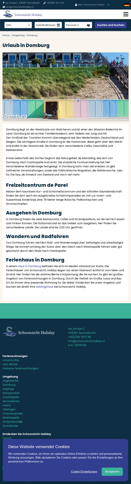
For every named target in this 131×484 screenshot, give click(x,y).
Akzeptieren (112, 471)
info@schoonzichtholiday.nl (18, 6)
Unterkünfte (11, 360)
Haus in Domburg (29, 266)
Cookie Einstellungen (84, 471)
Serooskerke (11, 401)
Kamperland (11, 393)
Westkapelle (11, 418)
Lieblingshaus (44, 287)
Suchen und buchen (110, 25)
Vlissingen (9, 409)
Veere (7, 405)
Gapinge (8, 389)
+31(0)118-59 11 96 (53, 2)
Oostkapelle (11, 397)
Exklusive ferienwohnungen (21, 368)
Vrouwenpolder (13, 413)
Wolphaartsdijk (13, 422)
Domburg (9, 385)
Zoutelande (10, 426)
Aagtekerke (10, 381)
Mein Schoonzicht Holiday (89, 4)
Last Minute (10, 364)
